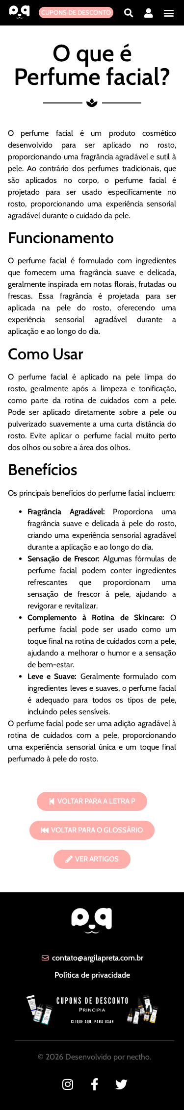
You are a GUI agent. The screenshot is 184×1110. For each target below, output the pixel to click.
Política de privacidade (92, 975)
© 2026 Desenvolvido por (82, 1056)
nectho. (139, 1056)
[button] (129, 12)
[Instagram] (67, 1084)
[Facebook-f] (94, 1084)
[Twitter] (121, 1084)
